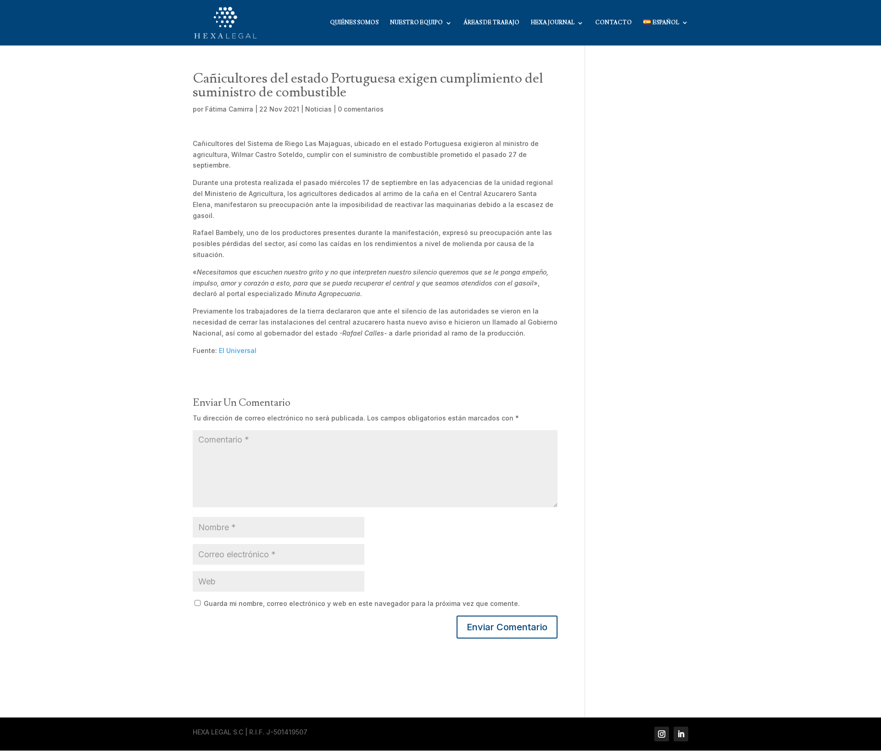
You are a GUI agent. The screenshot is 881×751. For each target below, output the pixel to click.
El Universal (237, 350)
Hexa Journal (552, 23)
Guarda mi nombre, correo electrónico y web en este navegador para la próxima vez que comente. (362, 603)
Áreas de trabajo (491, 23)
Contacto (613, 23)
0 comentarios (361, 109)
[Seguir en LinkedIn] (681, 734)
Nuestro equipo (416, 23)
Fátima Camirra (229, 109)
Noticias (318, 109)
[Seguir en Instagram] (661, 734)
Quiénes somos (354, 23)
